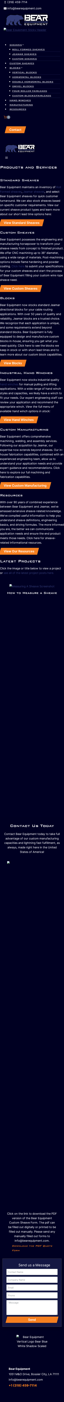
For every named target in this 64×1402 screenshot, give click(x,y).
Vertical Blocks (24, 72)
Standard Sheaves (19, 180)
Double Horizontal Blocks (32, 82)
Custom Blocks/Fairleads (31, 95)
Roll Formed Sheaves (28, 49)
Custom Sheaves (24, 59)
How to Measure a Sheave (32, 593)
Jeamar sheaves (33, 191)
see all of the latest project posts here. (29, 573)
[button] (1, 591)
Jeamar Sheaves (24, 54)
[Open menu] (6, 158)
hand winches (9, 384)
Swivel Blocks (23, 86)
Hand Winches (20, 100)
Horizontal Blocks (26, 77)
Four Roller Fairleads (29, 91)
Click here (18, 266)
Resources (17, 109)
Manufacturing (21, 105)
